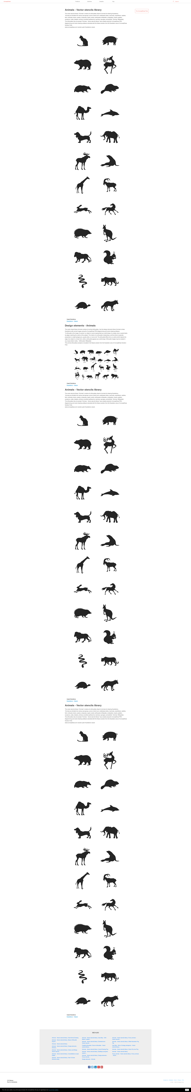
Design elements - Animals (80, 325)
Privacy (179, 1080)
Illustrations (70, 321)
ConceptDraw (7, 1)
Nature (76, 321)
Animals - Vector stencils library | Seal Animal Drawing (65, 1037)
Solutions (89, 1)
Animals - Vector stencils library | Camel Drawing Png (95, 1049)
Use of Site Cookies (53, 1090)
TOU (183, 1080)
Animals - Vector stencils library (83, 9)
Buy (113, 1)
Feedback (171, 1080)
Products (77, 1)
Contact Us (165, 1080)
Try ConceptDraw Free (142, 11)
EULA (175, 1080)
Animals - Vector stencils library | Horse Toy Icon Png (125, 1049)
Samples (101, 1)
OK (187, 1089)
